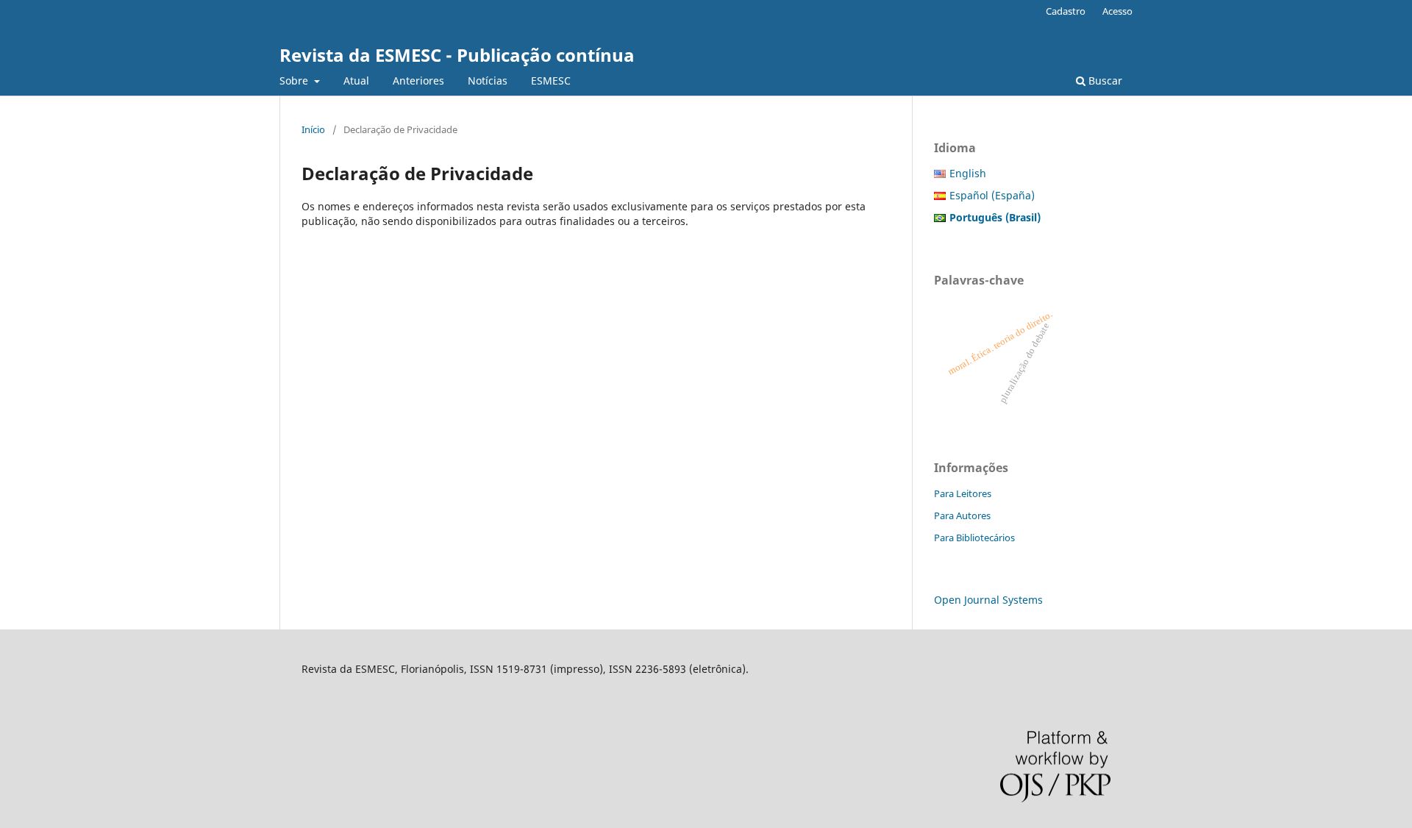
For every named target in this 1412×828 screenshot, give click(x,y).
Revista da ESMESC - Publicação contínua (457, 55)
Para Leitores (962, 493)
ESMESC (551, 81)
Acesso (1117, 11)
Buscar (1103, 81)
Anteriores (418, 81)
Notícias (487, 81)
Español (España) (992, 195)
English (967, 173)
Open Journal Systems (988, 600)
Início (313, 129)
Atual (356, 81)
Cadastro (1065, 11)
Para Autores (962, 515)
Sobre (295, 81)
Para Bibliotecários (974, 537)
